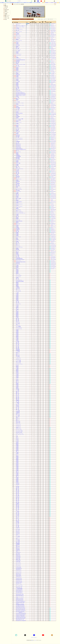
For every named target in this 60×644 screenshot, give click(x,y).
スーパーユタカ (53, 126)
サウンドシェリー (53, 234)
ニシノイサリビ (53, 72)
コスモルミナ (52, 139)
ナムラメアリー (53, 184)
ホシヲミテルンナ (53, 151)
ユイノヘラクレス (53, 267)
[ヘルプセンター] (44, 1)
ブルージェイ (52, 25)
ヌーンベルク (52, 71)
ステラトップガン (53, 64)
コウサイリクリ (53, 143)
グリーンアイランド (53, 150)
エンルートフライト (53, 141)
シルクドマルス (53, 63)
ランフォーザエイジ (53, 105)
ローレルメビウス (53, 231)
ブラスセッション (53, 224)
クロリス (52, 83)
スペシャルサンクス (53, 124)
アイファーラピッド (53, 201)
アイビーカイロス (53, 257)
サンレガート (52, 167)
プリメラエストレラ (53, 197)
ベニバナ (52, 38)
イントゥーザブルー (53, 134)
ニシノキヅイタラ (53, 175)
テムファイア (52, 101)
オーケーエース (53, 214)
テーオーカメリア (53, 142)
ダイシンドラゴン (53, 46)
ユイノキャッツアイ (53, 165)
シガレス (52, 200)
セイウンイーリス (53, 116)
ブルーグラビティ (53, 156)
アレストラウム (53, 125)
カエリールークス (53, 30)
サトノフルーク (53, 149)
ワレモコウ (52, 117)
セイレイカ (52, 250)
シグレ (51, 59)
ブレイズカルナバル (53, 114)
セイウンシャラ (53, 56)
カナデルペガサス (53, 84)
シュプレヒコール (53, 123)
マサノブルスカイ (53, 249)
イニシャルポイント (53, 147)
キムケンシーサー (53, 159)
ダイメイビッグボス (53, 80)
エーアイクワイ (53, 99)
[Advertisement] (34, 627)
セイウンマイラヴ (53, 89)
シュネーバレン (53, 74)
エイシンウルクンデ (53, 239)
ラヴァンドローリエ (53, 209)
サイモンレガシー (53, 108)
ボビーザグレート (53, 232)
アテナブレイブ (53, 130)
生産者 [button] (17, 22)
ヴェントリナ (52, 131)
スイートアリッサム (53, 98)
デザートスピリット (53, 67)
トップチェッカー (53, 42)
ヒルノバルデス (53, 240)
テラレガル (52, 206)
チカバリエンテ (53, 39)
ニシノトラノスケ (53, 66)
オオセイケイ (52, 33)
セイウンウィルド (53, 191)
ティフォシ (52, 109)
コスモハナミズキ (53, 31)
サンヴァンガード (53, 100)
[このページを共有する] (55, 4)
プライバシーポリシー (34, 637)
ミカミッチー (52, 40)
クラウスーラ (52, 49)
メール (35, 640)
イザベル (52, 225)
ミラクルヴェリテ (53, 168)
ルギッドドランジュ (53, 174)
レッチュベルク (53, 23)
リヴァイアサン (53, 260)
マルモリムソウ (53, 82)
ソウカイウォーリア (53, 181)
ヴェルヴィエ (52, 208)
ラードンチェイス (53, 55)
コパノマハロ (52, 233)
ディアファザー (53, 248)
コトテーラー (52, 106)
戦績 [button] (35, 22)
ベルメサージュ (53, 241)
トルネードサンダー (53, 251)
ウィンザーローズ (53, 173)
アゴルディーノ (53, 48)
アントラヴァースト (53, 132)
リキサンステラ (53, 155)
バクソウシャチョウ (53, 113)
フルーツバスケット (53, 50)
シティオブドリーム (53, 58)
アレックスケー (53, 158)
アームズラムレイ (53, 96)
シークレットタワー (53, 166)
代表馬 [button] (50, 22)
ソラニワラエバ (53, 216)
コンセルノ (52, 190)
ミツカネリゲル (53, 223)
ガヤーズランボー (53, 183)
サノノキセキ (52, 73)
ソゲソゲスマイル (53, 256)
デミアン (52, 92)
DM (32, 640)
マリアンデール (53, 182)
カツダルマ (52, 176)
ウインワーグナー (53, 91)
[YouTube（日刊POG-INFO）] (41, 1)
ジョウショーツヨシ (53, 185)
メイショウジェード (53, 57)
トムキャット (52, 242)
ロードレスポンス (53, 265)
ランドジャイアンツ (53, 266)
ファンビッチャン (53, 90)
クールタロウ (52, 75)
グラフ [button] (27, 22)
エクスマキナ (52, 157)
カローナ (52, 227)
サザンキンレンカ (53, 226)
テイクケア (52, 192)
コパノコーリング (53, 235)
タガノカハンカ (53, 210)
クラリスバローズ (53, 164)
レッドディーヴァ (53, 218)
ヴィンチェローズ (53, 217)
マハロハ (52, 199)
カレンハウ (52, 24)
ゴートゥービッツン (53, 198)
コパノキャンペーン (53, 172)
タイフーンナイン (53, 41)
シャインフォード (53, 207)
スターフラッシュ (53, 148)
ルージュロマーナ (53, 133)
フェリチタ (52, 32)
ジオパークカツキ (53, 81)
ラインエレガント (53, 107)
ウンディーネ (52, 115)
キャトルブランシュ (53, 122)
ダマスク (52, 47)
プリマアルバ (52, 243)
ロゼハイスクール (53, 258)
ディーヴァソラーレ (53, 140)
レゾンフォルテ (53, 65)
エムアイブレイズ (53, 193)
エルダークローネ (53, 97)
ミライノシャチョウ (53, 259)
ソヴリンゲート (53, 252)
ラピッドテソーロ (53, 54)
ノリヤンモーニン (53, 29)
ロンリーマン (52, 268)
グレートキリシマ (53, 189)
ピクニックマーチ (53, 88)
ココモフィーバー (53, 215)
